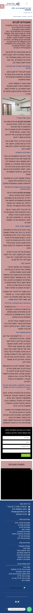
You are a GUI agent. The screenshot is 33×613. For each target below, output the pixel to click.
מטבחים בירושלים (23, 559)
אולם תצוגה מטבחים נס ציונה (19, 574)
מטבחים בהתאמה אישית (21, 534)
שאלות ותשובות (24, 546)
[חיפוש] (2, 12)
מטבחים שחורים (24, 525)
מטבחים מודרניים (23, 307)
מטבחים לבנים (24, 527)
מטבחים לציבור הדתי (22, 523)
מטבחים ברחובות (24, 557)
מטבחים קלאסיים (23, 532)
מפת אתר (26, 548)
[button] (2, 6)
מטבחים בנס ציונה (23, 555)
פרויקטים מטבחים (23, 553)
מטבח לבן (26, 336)
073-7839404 (17, 509)
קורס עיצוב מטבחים (23, 572)
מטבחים (24, 16)
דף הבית (30, 16)
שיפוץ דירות (26, 580)
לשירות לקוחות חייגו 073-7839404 (21, 9)
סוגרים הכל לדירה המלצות (20, 569)
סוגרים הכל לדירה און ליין (21, 578)
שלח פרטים (25, 455)
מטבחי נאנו (26, 529)
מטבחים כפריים (24, 536)
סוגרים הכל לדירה (23, 576)
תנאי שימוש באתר (23, 550)
